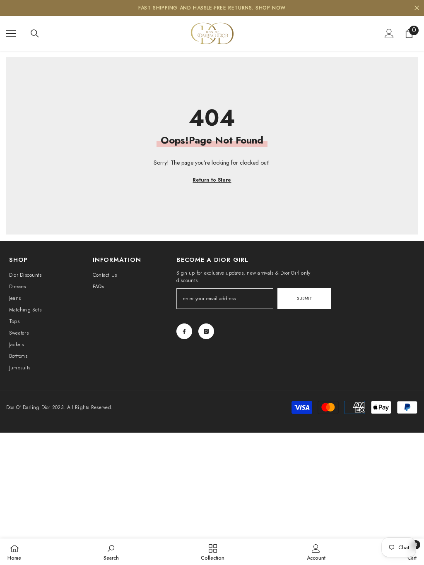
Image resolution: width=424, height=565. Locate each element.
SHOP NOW (270, 8)
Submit (304, 298)
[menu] (11, 33)
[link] (111, 551)
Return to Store (212, 180)
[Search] (35, 33)
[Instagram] (206, 331)
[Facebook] (184, 331)
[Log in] (389, 33)
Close (417, 8)
